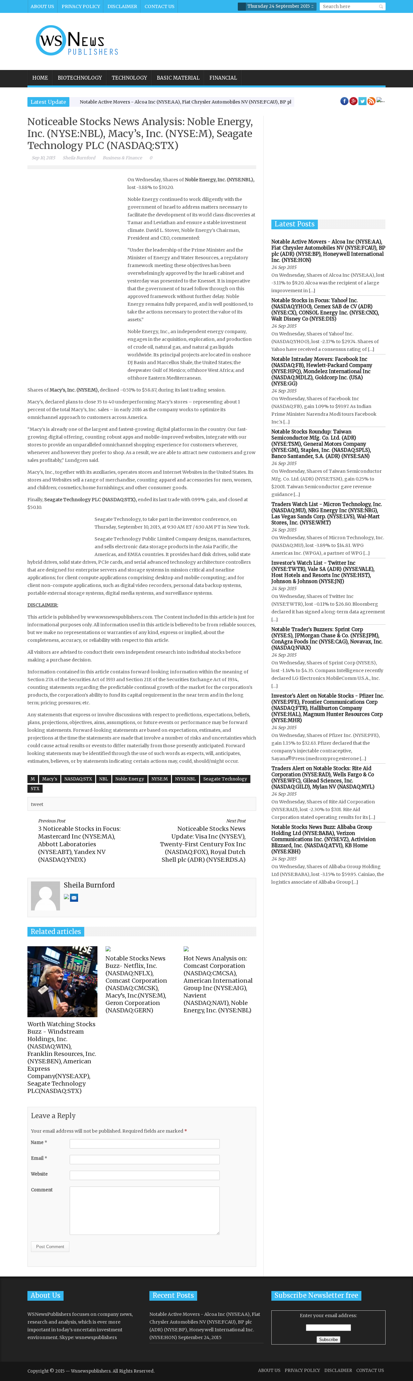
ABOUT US (42, 6)
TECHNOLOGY (129, 78)
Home (40, 78)
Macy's (49, 779)
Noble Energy (130, 779)
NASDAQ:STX (78, 779)
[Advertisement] (266, 37)
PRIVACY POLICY (81, 6)
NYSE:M (160, 779)
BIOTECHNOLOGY (80, 78)
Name (39, 1142)
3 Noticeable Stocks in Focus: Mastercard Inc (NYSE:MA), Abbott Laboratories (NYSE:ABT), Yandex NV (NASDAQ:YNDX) (79, 840)
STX (35, 788)
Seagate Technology (225, 779)
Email (39, 1158)
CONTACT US (160, 6)
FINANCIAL (223, 78)
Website (39, 1174)
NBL (103, 779)
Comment (42, 1190)
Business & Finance (122, 158)
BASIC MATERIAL (178, 78)
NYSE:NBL (185, 779)
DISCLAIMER (122, 6)
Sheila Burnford (79, 158)
